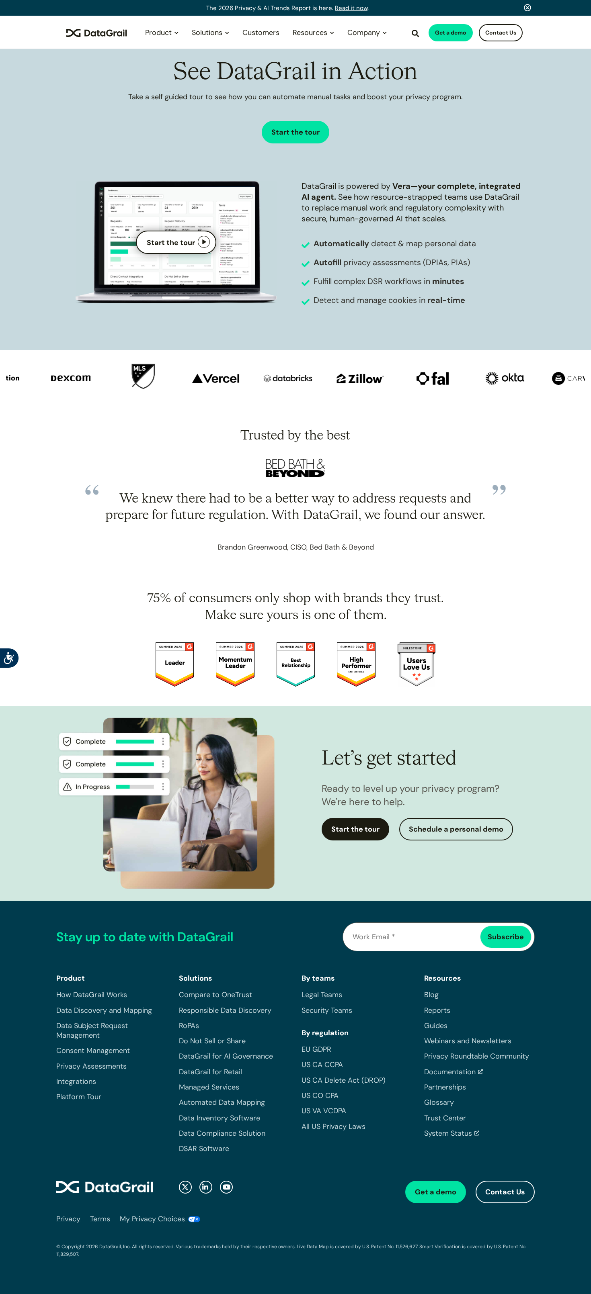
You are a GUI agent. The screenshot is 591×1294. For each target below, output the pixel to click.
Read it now (351, 8)
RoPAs (189, 1025)
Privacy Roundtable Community (476, 1056)
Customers (260, 32)
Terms (100, 1219)
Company (363, 32)
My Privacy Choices (153, 1219)
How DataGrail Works (91, 995)
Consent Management (93, 1050)
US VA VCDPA (324, 1111)
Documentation (450, 1072)
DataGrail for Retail (210, 1072)
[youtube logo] (226, 1187)
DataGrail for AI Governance (226, 1056)
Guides (435, 1025)
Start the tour (295, 132)
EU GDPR (316, 1049)
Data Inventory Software (219, 1118)
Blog (431, 995)
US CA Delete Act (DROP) (344, 1080)
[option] (56, 379)
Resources (310, 32)
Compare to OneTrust (215, 995)
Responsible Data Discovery (225, 1010)
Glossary (439, 1102)
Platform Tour (78, 1097)
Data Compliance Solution (222, 1133)
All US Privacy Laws (333, 1126)
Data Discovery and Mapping (104, 1010)
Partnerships (445, 1087)
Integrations (76, 1081)
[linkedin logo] (205, 1187)
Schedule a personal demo (456, 829)
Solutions (207, 32)
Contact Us (500, 32)
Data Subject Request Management (92, 1030)
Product (158, 32)
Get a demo (450, 32)
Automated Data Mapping (222, 1102)
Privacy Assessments (91, 1066)
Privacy (68, 1219)
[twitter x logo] (185, 1187)
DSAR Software (204, 1148)
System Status (448, 1133)
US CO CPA (320, 1095)
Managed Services (209, 1087)
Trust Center (445, 1118)
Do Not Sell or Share (212, 1041)
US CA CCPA (322, 1064)
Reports (437, 1010)
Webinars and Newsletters (467, 1041)
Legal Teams (322, 995)
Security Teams (327, 1010)
